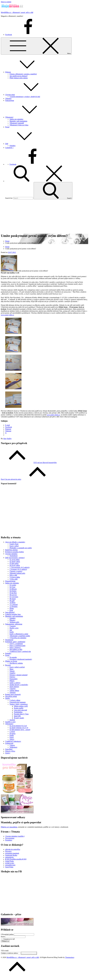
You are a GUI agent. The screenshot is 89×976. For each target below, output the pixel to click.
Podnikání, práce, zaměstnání (15, 642)
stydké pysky (9, 863)
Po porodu (13, 657)
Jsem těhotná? (10, 612)
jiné (11, 630)
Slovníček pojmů (11, 696)
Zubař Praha (9, 861)
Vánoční (12, 688)
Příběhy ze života (11, 661)
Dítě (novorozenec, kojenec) (15, 558)
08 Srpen (13, 599)
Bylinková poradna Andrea (14, 552)
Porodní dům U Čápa (21, 714)
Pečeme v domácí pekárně (18, 675)
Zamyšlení (8, 749)
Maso (11, 669)
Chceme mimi (10, 95)
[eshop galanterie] (17, 813)
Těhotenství (9, 117)
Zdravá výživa (10, 751)
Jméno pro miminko (16, 119)
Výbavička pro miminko (18, 638)
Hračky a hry (14, 628)
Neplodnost (13, 556)
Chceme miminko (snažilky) (15, 836)
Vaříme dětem (14, 690)
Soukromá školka (11, 855)
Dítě (6, 144)
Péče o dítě (13, 575)
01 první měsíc (15, 560)
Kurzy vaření (14, 546)
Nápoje (12, 671)
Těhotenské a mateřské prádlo (20, 636)
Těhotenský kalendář (17, 123)
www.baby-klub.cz (53, 415)
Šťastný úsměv (19, 718)
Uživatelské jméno (7, 934)
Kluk (11, 610)
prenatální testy (10, 865)
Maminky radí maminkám (18, 121)
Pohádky (13, 146)
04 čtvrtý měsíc (15, 565)
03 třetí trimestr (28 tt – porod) (20, 730)
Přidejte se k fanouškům (9, 827)
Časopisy (13, 626)
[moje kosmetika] (17, 805)
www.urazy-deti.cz (7, 315)
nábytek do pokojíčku (12, 849)
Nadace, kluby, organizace (19, 704)
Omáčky (12, 673)
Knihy (12, 632)
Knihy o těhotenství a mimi (19, 634)
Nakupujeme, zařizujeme (13, 624)
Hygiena (12, 733)
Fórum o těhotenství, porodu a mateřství (23, 74)
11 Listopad (14, 604)
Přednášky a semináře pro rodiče (21, 548)
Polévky (12, 677)
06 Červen (13, 595)
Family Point (14, 544)
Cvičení (12, 731)
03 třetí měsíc (14, 563)
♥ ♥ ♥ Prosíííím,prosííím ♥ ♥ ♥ (15, 859)
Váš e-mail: (5, 950)
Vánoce (12, 745)
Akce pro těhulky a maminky (15, 542)
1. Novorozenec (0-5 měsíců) (20, 567)
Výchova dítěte (15, 577)
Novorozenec (9, 838)
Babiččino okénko (11, 550)
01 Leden (13, 585)
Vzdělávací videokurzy (13, 741)
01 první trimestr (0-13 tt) (18, 726)
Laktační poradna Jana (13, 614)
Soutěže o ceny (10, 722)
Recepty (8, 665)
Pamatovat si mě (9, 939)
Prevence (8, 851)
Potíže (12, 735)
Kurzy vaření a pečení (17, 667)
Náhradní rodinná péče (17, 573)
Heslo (3, 937)
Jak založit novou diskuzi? (19, 76)
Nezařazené (9, 640)
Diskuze (8, 72)
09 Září (12, 601)
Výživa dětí (13, 579)
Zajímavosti (9, 743)
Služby (9, 438)
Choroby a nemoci (16, 571)
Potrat (12, 737)
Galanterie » (9, 148)
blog (4, 438)
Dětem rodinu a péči (21, 706)
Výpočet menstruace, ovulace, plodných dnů (25, 96)
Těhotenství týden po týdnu (19, 125)
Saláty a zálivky (15, 683)
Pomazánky (14, 679)
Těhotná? (8, 98)
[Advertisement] (44, 216)
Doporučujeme (10, 581)
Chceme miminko (11, 554)
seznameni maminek (12, 853)
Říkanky (12, 620)
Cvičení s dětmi (15, 700)
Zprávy (7, 753)
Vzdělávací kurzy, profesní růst (20, 651)
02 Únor (12, 587)
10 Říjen (12, 603)
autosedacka (9, 857)
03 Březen (13, 589)
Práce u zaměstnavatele (17, 646)
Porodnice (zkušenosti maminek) (21, 659)
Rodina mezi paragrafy (13, 694)
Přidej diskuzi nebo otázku (19, 78)
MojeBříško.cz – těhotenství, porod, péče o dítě (17, 12)
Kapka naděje (18, 708)
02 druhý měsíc (15, 561)
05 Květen (13, 593)
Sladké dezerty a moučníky (19, 685)
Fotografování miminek (18, 702)
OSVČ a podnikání (16, 644)
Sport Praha (9, 867)
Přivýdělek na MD (16, 649)
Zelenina (13, 692)
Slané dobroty (14, 687)
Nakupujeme (9, 100)
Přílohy (12, 681)
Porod (7, 127)
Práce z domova (15, 647)
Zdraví (12, 739)
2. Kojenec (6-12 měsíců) (18, 569)
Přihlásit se (5, 941)
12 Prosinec (14, 606)
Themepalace (69, 957)
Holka (12, 608)
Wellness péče (14, 622)
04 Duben (13, 591)
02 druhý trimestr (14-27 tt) (19, 728)
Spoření (12, 720)
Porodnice (8, 840)
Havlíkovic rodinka (16, 663)
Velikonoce (13, 747)
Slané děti (17, 716)
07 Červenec (14, 597)
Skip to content (6, 2)
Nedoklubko (18, 712)
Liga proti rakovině (20, 710)
